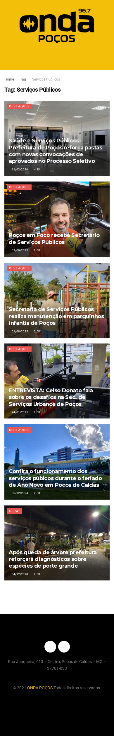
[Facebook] (50, 647)
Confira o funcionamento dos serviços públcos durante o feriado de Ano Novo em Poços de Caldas (55, 478)
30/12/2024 (19, 493)
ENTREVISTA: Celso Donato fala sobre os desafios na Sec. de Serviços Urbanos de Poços (51, 397)
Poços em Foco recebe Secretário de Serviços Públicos (54, 238)
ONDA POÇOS (40, 688)
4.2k (36, 169)
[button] (57, 57)
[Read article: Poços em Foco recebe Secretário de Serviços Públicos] (57, 219)
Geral (14, 511)
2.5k (36, 331)
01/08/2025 (19, 331)
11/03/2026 (19, 169)
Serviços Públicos (46, 79)
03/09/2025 (19, 250)
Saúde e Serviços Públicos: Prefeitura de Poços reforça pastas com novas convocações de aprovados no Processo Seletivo (55, 150)
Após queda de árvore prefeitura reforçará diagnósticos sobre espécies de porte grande (53, 559)
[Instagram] (64, 647)
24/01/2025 (19, 412)
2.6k (36, 250)
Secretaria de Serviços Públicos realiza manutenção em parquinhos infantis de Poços (56, 316)
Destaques (19, 106)
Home (9, 79)
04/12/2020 (19, 574)
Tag (23, 79)
